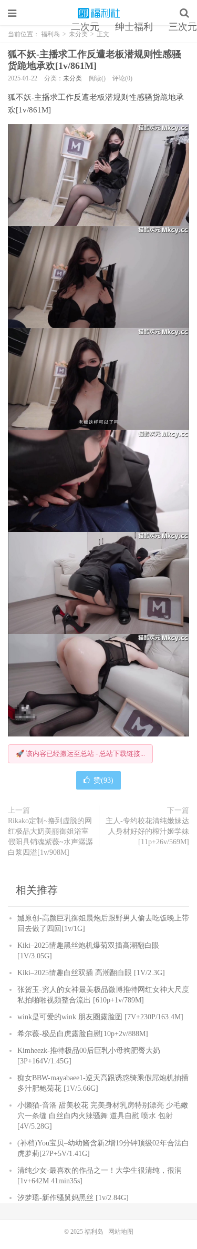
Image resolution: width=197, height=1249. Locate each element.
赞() (103, 780)
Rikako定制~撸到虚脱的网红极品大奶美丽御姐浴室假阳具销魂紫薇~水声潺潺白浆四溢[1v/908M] (50, 836)
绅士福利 (134, 27)
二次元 (85, 27)
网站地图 (120, 1231)
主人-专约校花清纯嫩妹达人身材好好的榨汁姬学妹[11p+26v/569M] (147, 831)
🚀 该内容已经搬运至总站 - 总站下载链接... (80, 753)
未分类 (72, 78)
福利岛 (98, 13)
